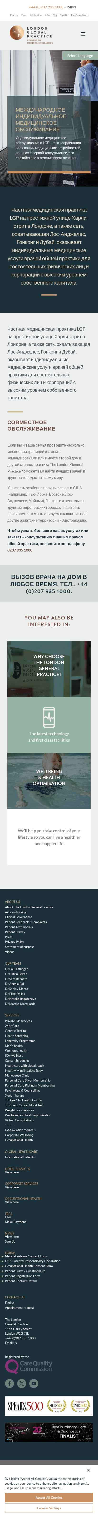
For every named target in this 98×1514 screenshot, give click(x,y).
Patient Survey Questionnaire (25, 1271)
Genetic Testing (15, 1031)
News (9, 1233)
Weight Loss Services (19, 1110)
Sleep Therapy (14, 1095)
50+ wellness (14, 1055)
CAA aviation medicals (20, 1130)
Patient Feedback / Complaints (26, 922)
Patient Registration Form (22, 1276)
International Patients (20, 1157)
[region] (49, 1489)
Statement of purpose (19, 947)
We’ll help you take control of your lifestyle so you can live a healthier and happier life (49, 837)
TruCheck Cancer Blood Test (24, 1105)
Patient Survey (15, 932)
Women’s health (16, 1050)
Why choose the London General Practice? (49, 665)
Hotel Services (17, 1169)
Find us (14, 15)
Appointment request (19, 1308)
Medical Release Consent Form (26, 1256)
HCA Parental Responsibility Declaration (32, 1261)
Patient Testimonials (19, 927)
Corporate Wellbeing (19, 1135)
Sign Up (64, 15)
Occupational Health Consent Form (29, 1266)
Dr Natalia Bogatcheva (20, 999)
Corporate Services (21, 1184)
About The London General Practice (29, 907)
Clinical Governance (18, 917)
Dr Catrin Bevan (16, 974)
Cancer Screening (17, 1060)
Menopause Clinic (17, 1075)
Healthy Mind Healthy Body (24, 1070)
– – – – (9, 1125)
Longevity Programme (20, 1041)
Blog (55, 15)
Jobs (47, 15)
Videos (9, 952)
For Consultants (79, 15)
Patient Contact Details (21, 1281)
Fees (23, 15)
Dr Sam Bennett (16, 979)
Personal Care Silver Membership (27, 1080)
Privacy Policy (14, 942)
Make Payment (15, 1222)
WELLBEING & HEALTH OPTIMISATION (49, 777)
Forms (10, 1253)
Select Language (80, 55)
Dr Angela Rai (14, 984)
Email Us (11, 1343)
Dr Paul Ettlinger (16, 969)
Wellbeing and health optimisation (28, 1115)
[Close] (88, 1470)
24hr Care (12, 1026)
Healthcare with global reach (24, 1065)
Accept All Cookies (49, 1497)
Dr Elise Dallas (15, 994)
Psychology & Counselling (22, 1090)
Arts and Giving (15, 912)
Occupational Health (19, 1140)
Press (9, 937)
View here (12, 1172)
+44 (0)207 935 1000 (46, 7)
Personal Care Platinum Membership (30, 1085)
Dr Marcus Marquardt (20, 1004)
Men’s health (14, 1046)
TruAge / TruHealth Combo (23, 1100)
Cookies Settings (49, 1508)
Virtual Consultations (19, 1120)
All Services (36, 15)
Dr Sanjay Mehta (16, 989)
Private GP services (18, 1021)
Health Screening (16, 1036)
